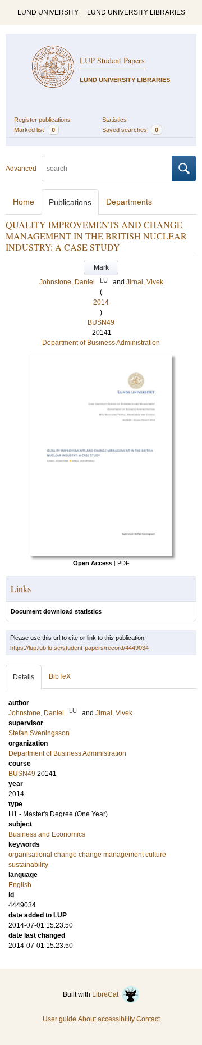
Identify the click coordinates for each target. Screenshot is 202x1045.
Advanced (21, 168)
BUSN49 (101, 322)
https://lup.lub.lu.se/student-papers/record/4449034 (79, 647)
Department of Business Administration (101, 343)
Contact (148, 1019)
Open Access (92, 563)
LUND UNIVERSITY (48, 12)
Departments (129, 201)
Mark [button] (101, 267)
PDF (123, 563)
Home (23, 201)
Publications (70, 202)
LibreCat (107, 994)
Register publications (42, 119)
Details (23, 677)
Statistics (114, 119)
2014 (101, 302)
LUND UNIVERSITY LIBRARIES (136, 12)
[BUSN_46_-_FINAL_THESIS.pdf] (101, 554)
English (19, 885)
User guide (59, 1019)
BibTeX (60, 676)
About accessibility (106, 1019)
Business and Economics (46, 834)
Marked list (34, 129)
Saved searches (130, 129)
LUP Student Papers (112, 60)
